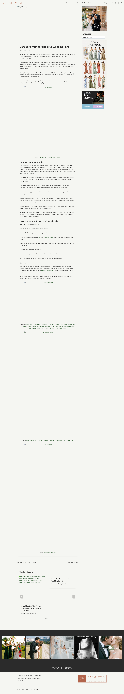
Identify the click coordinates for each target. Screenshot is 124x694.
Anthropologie (49, 237)
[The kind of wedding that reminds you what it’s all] (38, 647)
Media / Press (22, 681)
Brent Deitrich (24, 50)
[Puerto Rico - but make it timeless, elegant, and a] (62, 647)
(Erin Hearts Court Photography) (57, 328)
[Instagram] (118, 3)
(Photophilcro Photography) (61, 326)
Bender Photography (50, 552)
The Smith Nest (36, 324)
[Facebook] (115, 3)
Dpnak (51, 440)
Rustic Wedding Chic (32, 440)
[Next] (73, 596)
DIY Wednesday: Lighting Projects (26, 561)
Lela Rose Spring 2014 (72, 561)
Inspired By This (44, 157)
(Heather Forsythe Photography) (50, 324)
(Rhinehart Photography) (60, 440)
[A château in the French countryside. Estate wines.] (110, 647)
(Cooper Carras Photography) (35, 326)
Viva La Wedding (36, 328)
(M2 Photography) (43, 440)
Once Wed (24, 326)
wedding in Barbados (47, 270)
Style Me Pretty (48, 326)
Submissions (90, 3)
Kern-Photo (28, 324)
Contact (110, 3)
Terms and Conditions (24, 678)
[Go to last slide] (21, 596)
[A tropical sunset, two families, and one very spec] (13, 647)
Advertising (21, 675)
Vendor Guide (81, 3)
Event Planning (24, 44)
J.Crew (40, 237)
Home (68, 3)
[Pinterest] (121, 3)
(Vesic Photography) (54, 157)
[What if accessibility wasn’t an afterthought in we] (86, 647)
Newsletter (38, 675)
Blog (105, 3)
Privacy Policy (36, 678)
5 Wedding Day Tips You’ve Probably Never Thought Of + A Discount (32, 608)
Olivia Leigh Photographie (67, 324)
